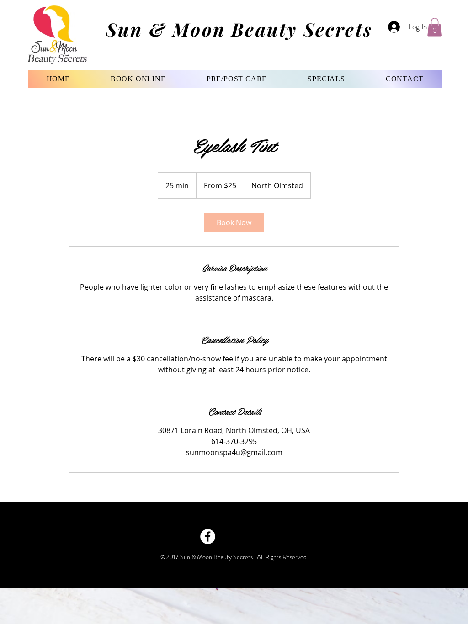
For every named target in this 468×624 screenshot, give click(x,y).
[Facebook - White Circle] (207, 536)
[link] (234, 222)
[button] (434, 27)
